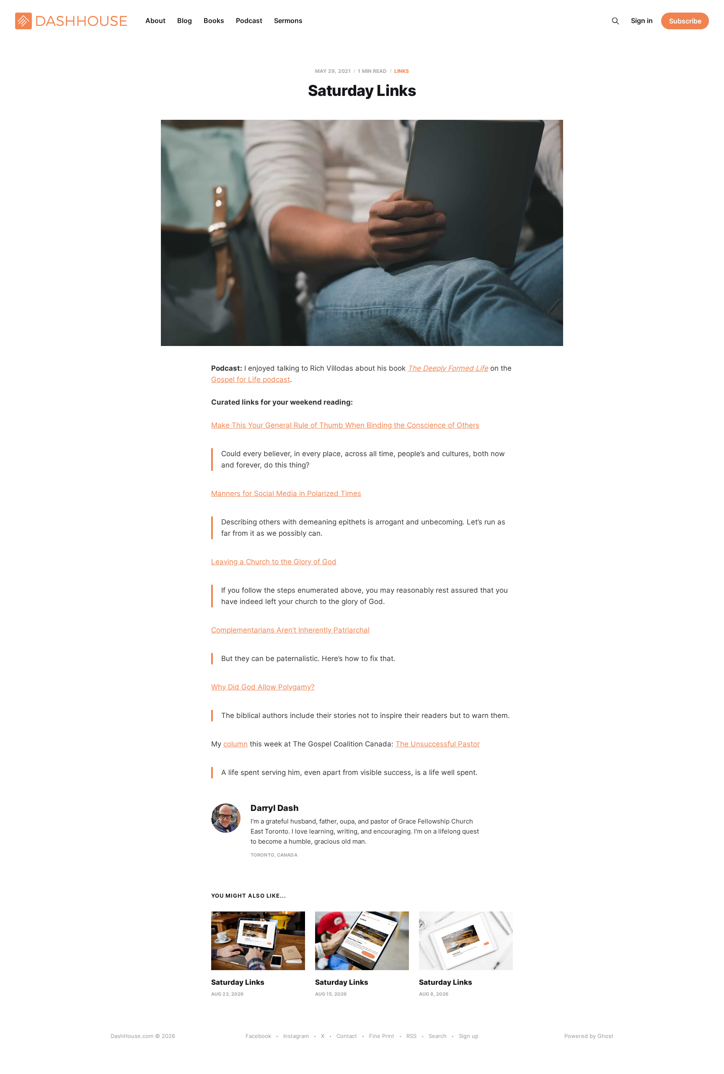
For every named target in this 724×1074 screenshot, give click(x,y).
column (235, 744)
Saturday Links (237, 982)
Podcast (249, 20)
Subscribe (685, 21)
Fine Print (381, 1036)
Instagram (296, 1036)
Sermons (288, 20)
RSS (411, 1036)
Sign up (468, 1036)
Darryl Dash (275, 808)
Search (438, 1036)
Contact (346, 1036)
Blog (184, 20)
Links (401, 71)
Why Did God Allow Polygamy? (263, 687)
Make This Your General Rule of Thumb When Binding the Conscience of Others (345, 425)
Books (214, 20)
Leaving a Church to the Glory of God (273, 562)
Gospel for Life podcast (250, 379)
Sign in (642, 20)
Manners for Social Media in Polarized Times (286, 493)
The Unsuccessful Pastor (438, 744)
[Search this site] (615, 21)
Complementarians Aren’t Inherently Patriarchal (290, 630)
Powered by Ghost (588, 1036)
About (155, 20)
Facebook (258, 1036)
